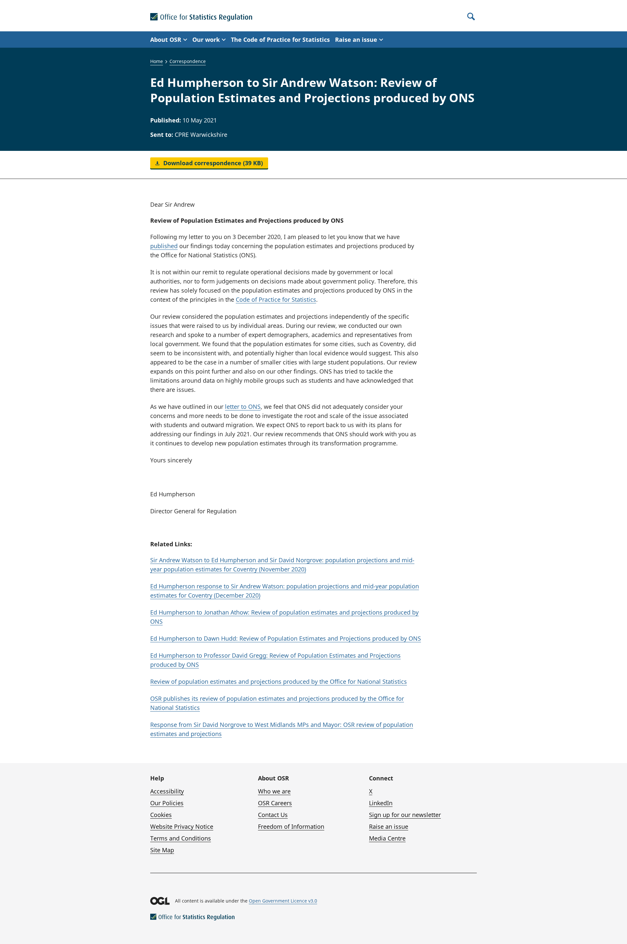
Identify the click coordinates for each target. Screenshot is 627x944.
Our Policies (167, 803)
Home (156, 61)
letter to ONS (243, 406)
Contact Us (273, 815)
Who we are (274, 791)
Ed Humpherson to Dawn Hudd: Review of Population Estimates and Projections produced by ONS (285, 638)
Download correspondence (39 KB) (212, 163)
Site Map (162, 850)
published (164, 246)
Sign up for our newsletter (405, 815)
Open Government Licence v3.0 (283, 901)
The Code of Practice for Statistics (280, 39)
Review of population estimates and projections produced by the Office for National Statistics (278, 681)
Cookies (161, 815)
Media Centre (387, 838)
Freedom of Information (291, 826)
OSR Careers (275, 803)
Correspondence (187, 61)
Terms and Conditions (180, 838)
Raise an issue (388, 826)
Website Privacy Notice (181, 826)
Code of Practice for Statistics (276, 299)
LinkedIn (381, 803)
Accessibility (167, 791)
